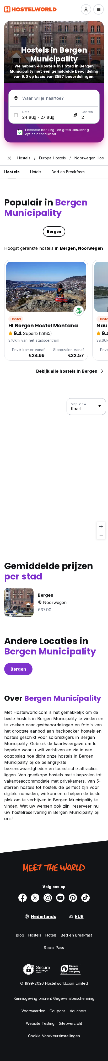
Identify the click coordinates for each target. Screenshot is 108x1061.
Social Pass (54, 947)
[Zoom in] (101, 526)
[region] (54, 469)
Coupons (58, 1011)
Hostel (15, 319)
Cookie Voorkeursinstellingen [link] (54, 1036)
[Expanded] (9, 158)
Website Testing (40, 1023)
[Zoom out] (101, 535)
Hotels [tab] (35, 172)
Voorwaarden (33, 1011)
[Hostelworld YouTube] (60, 898)
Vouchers (78, 1011)
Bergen (18, 669)
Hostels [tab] (12, 172)
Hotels (51, 935)
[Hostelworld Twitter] (35, 898)
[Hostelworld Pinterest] (73, 898)
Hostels (34, 935)
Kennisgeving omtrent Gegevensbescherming (54, 998)
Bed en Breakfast (76, 935)
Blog (20, 935)
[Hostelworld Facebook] (22, 898)
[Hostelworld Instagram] (48, 898)
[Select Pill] (86, 9)
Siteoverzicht (70, 1023)
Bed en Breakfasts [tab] (68, 172)
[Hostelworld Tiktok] (85, 898)
